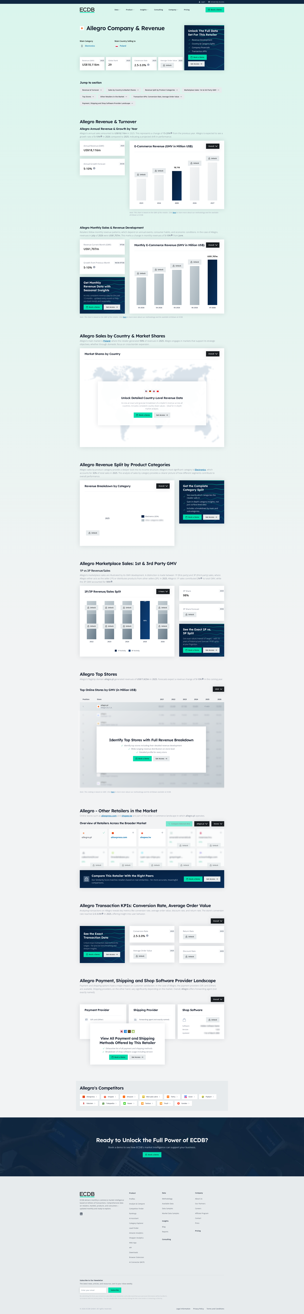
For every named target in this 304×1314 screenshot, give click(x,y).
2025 (217, 689)
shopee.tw (127, 815)
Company (172, 10)
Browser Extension (136, 1257)
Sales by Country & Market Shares (122, 90)
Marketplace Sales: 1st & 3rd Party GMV (200, 90)
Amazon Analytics (136, 1233)
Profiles (132, 1199)
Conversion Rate (140, 931)
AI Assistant (133, 1218)
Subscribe (115, 1290)
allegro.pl (200, 824)
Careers (198, 1208)
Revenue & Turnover (90, 90)
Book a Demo (216, 10)
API (130, 1247)
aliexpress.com (109, 815)
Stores (216, 824)
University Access (217, 2)
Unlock (168, 65)
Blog (164, 1227)
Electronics (90, 46)
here (174, 212)
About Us (198, 1199)
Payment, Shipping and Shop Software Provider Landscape (106, 103)
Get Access (195, 64)
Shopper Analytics (136, 1238)
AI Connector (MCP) (136, 1262)
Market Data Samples (170, 1213)
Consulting (158, 10)
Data (116, 10)
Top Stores (86, 96)
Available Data (167, 1203)
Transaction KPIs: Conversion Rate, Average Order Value (156, 96)
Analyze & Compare (137, 1204)
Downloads (133, 1252)
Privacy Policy (198, 1309)
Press (197, 1223)
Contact (198, 1218)
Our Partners (200, 1203)
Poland (123, 46)
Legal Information (183, 1309)
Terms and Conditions (215, 1309)
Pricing (187, 10)
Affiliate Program (201, 1213)
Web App (132, 1243)
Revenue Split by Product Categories (160, 90)
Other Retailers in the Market (112, 96)
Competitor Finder (136, 1208)
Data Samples (167, 1208)
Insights (143, 10)
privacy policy (98, 1298)
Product (129, 10)
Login (203, 2)
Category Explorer (136, 1223)
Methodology (167, 1199)
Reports (165, 1232)
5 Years (161, 591)
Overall (211, 146)
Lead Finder (134, 1228)
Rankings (132, 1213)
